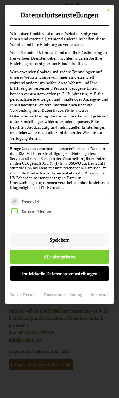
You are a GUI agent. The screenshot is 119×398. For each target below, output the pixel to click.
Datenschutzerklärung (29, 116)
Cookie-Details (22, 294)
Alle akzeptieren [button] (60, 257)
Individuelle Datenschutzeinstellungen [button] (59, 273)
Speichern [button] (59, 240)
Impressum (100, 294)
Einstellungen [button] (32, 121)
